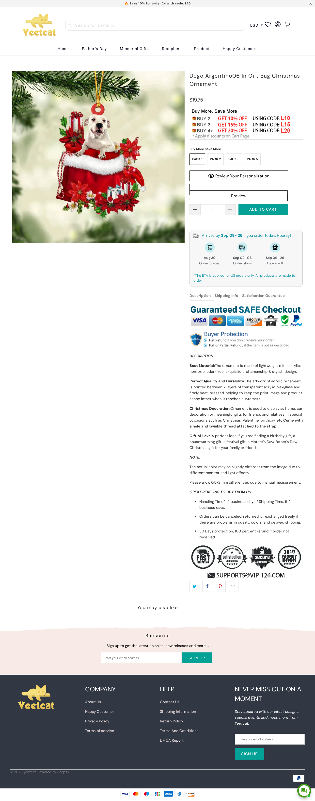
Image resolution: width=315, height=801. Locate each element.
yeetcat (30, 772)
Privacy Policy (97, 721)
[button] (171, 49)
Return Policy (171, 721)
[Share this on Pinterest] (220, 586)
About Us (93, 701)
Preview (238, 196)
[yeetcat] (39, 25)
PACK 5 (252, 159)
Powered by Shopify (53, 772)
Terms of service (99, 730)
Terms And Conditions (179, 730)
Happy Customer (99, 711)
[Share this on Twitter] (194, 586)
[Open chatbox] (304, 791)
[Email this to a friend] (233, 586)
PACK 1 (197, 159)
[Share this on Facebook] (207, 586)
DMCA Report (172, 740)
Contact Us (170, 701)
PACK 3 (233, 159)
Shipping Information (178, 711)
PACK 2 (215, 159)
